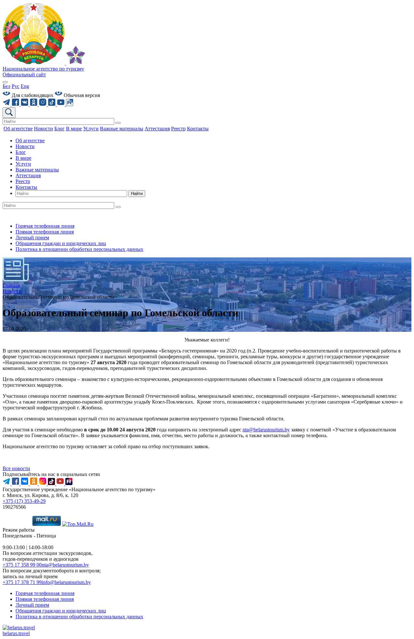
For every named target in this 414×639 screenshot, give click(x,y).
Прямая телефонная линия (45, 231)
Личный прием (32, 237)
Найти (137, 193)
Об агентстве (30, 140)
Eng (25, 86)
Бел (6, 86)
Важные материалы (37, 169)
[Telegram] (7, 104)
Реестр (23, 181)
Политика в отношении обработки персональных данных (79, 249)
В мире (23, 158)
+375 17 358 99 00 (22, 565)
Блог (21, 152)
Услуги (23, 164)
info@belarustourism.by (66, 582)
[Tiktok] (52, 104)
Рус (15, 86)
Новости (25, 146)
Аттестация (28, 175)
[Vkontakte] (25, 104)
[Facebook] (16, 104)
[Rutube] (69, 104)
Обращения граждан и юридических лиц (61, 243)
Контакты (26, 187)
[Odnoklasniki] (34, 104)
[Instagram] (43, 104)
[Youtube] (61, 104)
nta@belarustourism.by (266, 429)
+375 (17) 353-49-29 (24, 501)
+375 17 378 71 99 (22, 582)
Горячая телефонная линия (45, 226)
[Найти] (118, 123)
